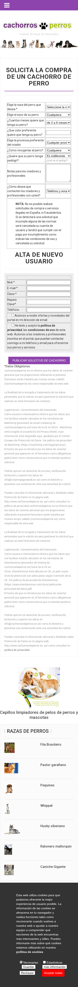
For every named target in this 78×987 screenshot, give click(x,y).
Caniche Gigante (53, 867)
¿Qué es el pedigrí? (57, 160)
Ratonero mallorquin (56, 846)
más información (55, 966)
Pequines (47, 785)
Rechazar (27, 973)
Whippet (46, 806)
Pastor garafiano (53, 765)
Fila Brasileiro (50, 744)
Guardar (28, 966)
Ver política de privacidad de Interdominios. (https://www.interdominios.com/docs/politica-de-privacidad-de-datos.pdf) (33, 584)
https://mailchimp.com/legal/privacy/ (43, 444)
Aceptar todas (53, 973)
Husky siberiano (52, 826)
